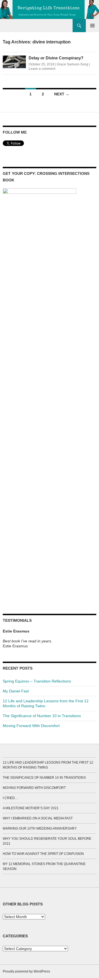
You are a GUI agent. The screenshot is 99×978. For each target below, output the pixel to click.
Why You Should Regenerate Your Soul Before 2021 (47, 841)
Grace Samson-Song (72, 64)
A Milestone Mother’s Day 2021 (31, 808)
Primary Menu (92, 25)
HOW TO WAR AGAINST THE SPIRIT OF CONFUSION (43, 854)
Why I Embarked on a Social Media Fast (38, 818)
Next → (61, 94)
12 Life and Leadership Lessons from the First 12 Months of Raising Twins (48, 765)
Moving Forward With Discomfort (31, 725)
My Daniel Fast (16, 691)
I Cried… (10, 798)
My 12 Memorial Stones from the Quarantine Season (44, 866)
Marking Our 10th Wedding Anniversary (40, 828)
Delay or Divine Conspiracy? (56, 58)
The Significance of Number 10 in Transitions (42, 716)
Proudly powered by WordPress (26, 971)
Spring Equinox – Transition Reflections (37, 681)
